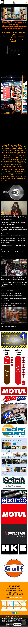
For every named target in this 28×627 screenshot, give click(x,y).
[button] (26, 2)
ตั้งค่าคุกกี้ (9, 624)
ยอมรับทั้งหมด (17, 624)
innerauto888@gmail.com (16, 597)
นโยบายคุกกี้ (10, 621)
